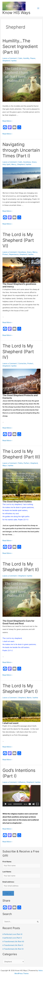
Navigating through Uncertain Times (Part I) (21, 150)
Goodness (27, 162)
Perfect (26, 463)
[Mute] (33, 804)
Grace (34, 162)
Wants (29, 698)
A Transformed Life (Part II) (13, 949)
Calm (20, 58)
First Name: (7, 862)
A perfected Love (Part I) (12, 938)
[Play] (5, 804)
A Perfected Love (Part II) (12, 934)
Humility (26, 58)
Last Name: (7, 872)
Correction (22, 363)
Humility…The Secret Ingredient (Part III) (20, 46)
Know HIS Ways (16, 12)
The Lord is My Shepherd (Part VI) (18, 240)
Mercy (13, 164)
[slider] (17, 804)
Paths (20, 463)
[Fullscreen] (37, 804)
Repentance (14, 254)
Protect (5, 254)
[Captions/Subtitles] (30, 804)
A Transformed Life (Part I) (13, 945)
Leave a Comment (10, 58)
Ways (5, 465)
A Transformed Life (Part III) (13, 941)
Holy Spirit (6, 164)
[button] (21, 796)
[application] (21, 795)
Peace (32, 58)
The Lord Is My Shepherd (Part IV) (18, 351)
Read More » (7, 121)
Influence (21, 782)
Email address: (8, 882)
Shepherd (6, 61)
